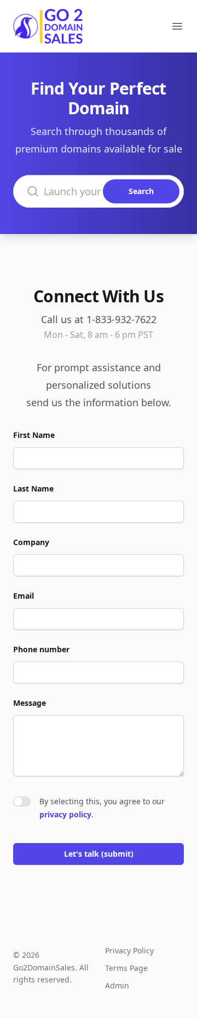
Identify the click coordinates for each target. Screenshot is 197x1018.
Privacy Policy (129, 950)
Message (29, 703)
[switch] (22, 801)
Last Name (33, 488)
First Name (34, 435)
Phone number (41, 649)
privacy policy (65, 814)
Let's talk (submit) (99, 854)
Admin (117, 985)
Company (31, 542)
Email (23, 595)
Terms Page (126, 968)
